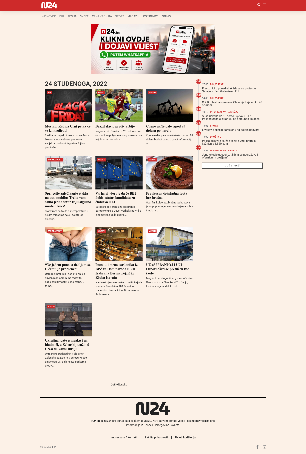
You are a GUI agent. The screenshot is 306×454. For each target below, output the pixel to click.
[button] (119, 384)
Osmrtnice (150, 16)
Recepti (152, 160)
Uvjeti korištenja (185, 437)
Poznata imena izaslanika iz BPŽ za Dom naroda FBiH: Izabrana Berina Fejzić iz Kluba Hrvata (116, 271)
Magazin (134, 16)
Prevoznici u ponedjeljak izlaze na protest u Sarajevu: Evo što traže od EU (229, 90)
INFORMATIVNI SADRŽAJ (224, 111)
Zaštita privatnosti (156, 437)
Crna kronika (102, 16)
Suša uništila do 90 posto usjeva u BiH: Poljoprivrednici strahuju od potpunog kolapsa (231, 117)
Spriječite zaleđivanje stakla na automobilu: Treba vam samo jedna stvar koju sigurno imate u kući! (68, 200)
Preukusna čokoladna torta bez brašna (166, 195)
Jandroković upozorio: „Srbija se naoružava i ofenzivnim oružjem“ (230, 156)
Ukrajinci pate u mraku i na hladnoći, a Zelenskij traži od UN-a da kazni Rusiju (67, 344)
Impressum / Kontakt (123, 437)
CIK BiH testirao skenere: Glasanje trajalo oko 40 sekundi (232, 104)
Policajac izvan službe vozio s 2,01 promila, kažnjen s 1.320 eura (229, 142)
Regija (71, 16)
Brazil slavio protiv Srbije (115, 126)
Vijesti (152, 93)
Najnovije (48, 16)
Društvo (215, 136)
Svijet (84, 16)
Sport (119, 16)
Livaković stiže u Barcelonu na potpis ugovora (230, 130)
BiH (61, 16)
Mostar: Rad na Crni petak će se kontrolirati (67, 128)
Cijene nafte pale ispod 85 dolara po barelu (165, 128)
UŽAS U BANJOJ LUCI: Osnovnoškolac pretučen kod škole (167, 269)
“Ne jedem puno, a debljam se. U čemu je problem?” (68, 266)
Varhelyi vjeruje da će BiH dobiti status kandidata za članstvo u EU (115, 197)
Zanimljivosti (55, 160)
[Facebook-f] (257, 447)
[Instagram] (264, 447)
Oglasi (166, 16)
